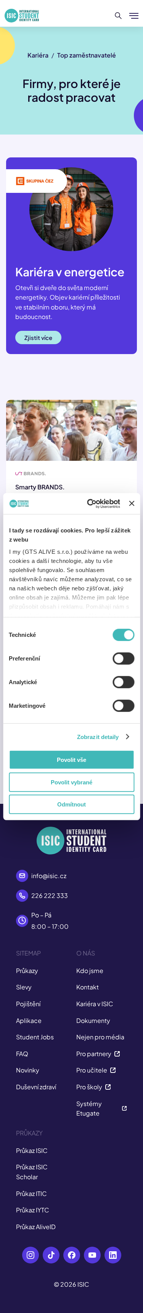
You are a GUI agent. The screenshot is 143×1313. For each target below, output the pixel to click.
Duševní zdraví (36, 1087)
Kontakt (87, 987)
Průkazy (27, 971)
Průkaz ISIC (32, 1150)
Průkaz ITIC (31, 1194)
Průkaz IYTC (32, 1210)
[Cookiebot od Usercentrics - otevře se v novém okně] (89, 503)
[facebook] (71, 1255)
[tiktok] (51, 1255)
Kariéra (37, 55)
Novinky (27, 1070)
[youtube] (92, 1255)
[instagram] (30, 1255)
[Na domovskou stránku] (22, 15)
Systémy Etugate (89, 1108)
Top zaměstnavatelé (86, 55)
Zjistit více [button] (38, 337)
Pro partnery (93, 1054)
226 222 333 (49, 895)
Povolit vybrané (71, 782)
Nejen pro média (100, 1037)
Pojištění (28, 1004)
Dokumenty (93, 1020)
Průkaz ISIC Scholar (32, 1172)
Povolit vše (71, 760)
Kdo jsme (89, 971)
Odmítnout (71, 804)
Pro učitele (91, 1070)
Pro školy (89, 1087)
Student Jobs (35, 1037)
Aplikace (29, 1020)
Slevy (24, 987)
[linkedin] (112, 1255)
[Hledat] (118, 15)
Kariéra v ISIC (94, 1004)
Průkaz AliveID (36, 1227)
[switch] (123, 658)
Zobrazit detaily (98, 736)
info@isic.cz (48, 876)
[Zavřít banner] (131, 503)
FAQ (22, 1054)
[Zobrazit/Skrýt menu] (133, 15)
